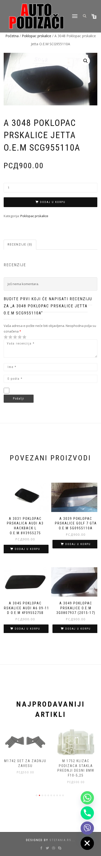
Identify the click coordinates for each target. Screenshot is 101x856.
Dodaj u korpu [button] (27, 549)
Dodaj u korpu (52, 202)
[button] (85, 60)
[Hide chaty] (87, 843)
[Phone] (87, 813)
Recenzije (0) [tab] (20, 244)
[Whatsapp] (87, 797)
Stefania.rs (60, 840)
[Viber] (87, 828)
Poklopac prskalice (36, 35)
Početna (12, 35)
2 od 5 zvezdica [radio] (8, 337)
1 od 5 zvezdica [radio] (6, 337)
